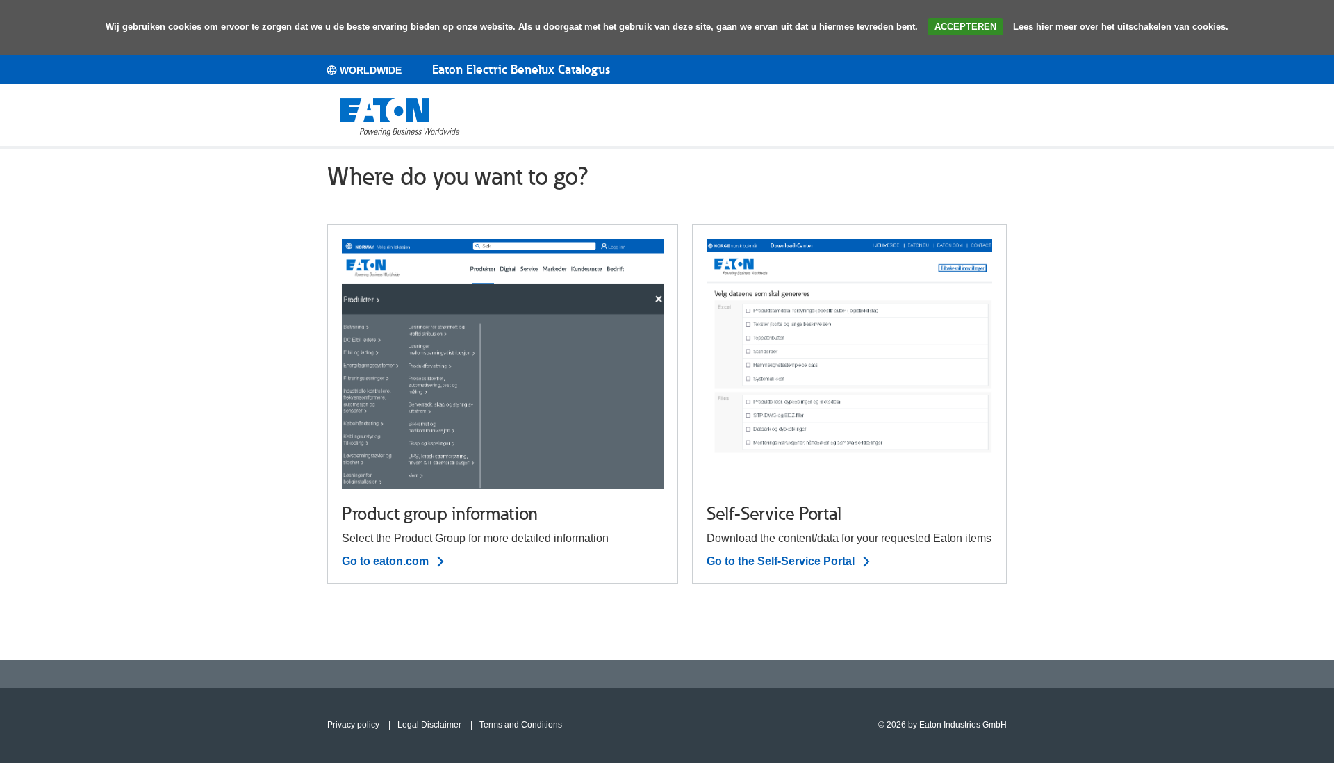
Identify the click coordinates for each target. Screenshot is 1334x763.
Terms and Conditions (520, 725)
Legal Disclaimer (429, 725)
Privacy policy (353, 725)
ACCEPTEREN (965, 27)
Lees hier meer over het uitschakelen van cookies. (1120, 27)
